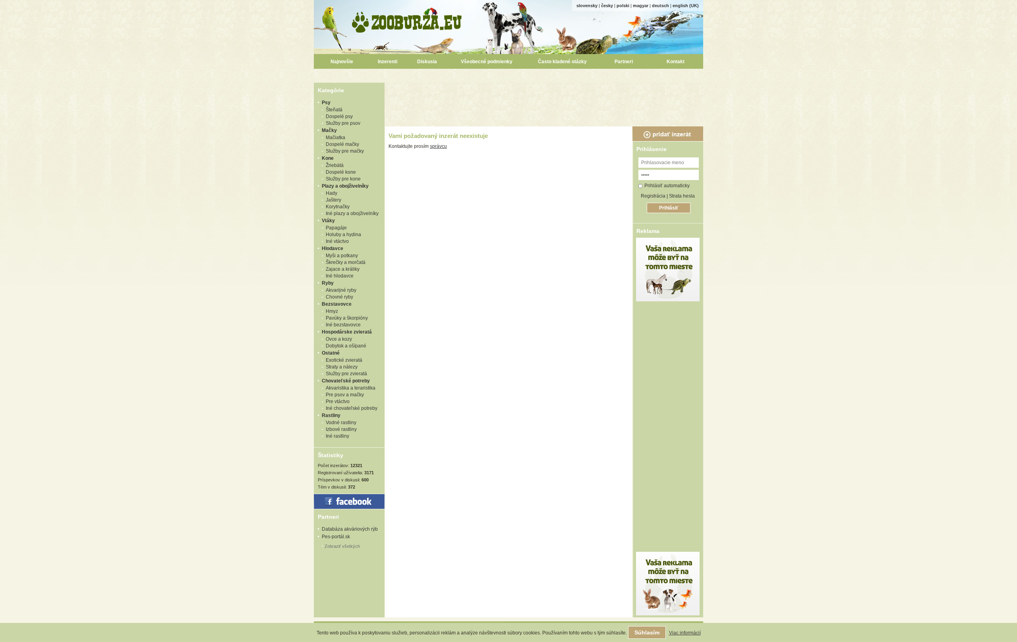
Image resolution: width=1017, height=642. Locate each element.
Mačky (329, 130)
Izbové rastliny (341, 429)
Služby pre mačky (345, 151)
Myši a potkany (342, 255)
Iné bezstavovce (343, 325)
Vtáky (328, 220)
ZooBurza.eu (407, 20)
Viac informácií (685, 633)
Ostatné (331, 353)
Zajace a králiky (343, 269)
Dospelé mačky (342, 144)
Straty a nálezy (342, 367)
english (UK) (686, 5)
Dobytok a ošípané (346, 346)
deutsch (660, 5)
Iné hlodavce (340, 276)
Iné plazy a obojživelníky (352, 213)
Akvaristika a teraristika (350, 388)
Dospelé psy (339, 116)
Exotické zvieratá (344, 360)
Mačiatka (335, 137)
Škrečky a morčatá (345, 262)
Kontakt (675, 61)
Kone (328, 158)
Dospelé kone (341, 172)
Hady (331, 193)
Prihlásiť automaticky (667, 185)
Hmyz (332, 311)
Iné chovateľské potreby (351, 408)
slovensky (586, 5)
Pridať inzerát (667, 134)
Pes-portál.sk (336, 536)
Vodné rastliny (341, 422)
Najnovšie (342, 61)
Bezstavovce (337, 304)
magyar (640, 5)
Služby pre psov (343, 123)
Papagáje (336, 228)
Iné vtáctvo (337, 241)
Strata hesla (682, 196)
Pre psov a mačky (345, 395)
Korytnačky (338, 206)
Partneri (624, 61)
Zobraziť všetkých (342, 546)
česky (607, 5)
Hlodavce (332, 248)
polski (623, 5)
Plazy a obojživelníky (345, 186)
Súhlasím (646, 632)
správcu (438, 146)
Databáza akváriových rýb (350, 529)
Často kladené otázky (562, 61)
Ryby (328, 283)
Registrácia (653, 196)
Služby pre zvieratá (346, 373)
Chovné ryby (339, 297)
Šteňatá (334, 109)
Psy (326, 102)
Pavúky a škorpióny (347, 318)
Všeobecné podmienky (486, 61)
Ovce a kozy (339, 339)
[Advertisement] (545, 100)
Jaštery (333, 200)
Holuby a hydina (343, 234)
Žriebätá (335, 165)
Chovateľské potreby (346, 381)
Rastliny (331, 415)
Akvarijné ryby (341, 290)
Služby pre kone (343, 179)
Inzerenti (387, 61)
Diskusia (427, 61)
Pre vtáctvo (338, 401)
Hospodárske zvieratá (347, 332)
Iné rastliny (337, 436)
